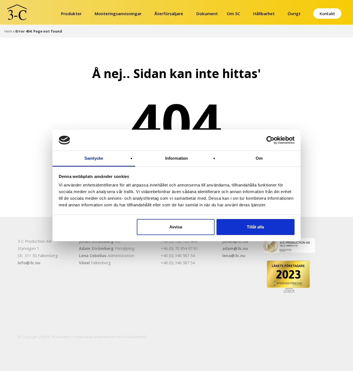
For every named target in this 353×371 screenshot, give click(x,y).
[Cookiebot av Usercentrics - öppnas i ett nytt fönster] (270, 140)
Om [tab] (259, 158)
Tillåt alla (255, 227)
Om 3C (233, 13)
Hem (8, 31)
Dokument (207, 13)
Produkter (71, 13)
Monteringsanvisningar (118, 13)
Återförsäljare (168, 13)
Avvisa (175, 227)
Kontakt (327, 13)
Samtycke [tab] (93, 158)
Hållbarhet (264, 13)
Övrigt (294, 13)
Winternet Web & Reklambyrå (122, 336)
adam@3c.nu (235, 248)
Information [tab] (176, 158)
